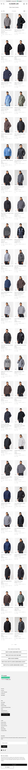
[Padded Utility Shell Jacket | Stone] (21, 441)
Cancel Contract (5, 714)
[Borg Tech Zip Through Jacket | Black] (7, 47)
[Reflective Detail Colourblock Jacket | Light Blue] (7, 98)
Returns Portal (3, 705)
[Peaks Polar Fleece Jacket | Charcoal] (7, 230)
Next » (16, 644)
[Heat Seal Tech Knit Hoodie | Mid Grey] (21, 257)
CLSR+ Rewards (4, 692)
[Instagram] (3, 750)
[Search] (4, 3)
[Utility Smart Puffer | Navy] (7, 73)
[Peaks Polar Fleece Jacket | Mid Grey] (7, 362)
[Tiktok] (5, 750)
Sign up (4, 746)
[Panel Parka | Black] (21, 572)
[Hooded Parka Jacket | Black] (21, 545)
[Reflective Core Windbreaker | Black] (7, 624)
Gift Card (2, 727)
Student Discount (4, 710)
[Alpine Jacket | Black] (21, 73)
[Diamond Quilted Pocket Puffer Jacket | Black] (7, 177)
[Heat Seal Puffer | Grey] (21, 362)
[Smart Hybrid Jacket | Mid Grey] (21, 309)
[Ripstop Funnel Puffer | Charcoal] (21, 468)
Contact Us (3, 693)
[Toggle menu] (1, 3)
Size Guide (3, 702)
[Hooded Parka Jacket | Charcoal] (21, 204)
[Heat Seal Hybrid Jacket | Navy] (7, 545)
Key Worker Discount (4, 712)
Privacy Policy (3, 722)
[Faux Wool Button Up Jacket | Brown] (7, 389)
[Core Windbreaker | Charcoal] (21, 151)
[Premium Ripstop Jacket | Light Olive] (21, 598)
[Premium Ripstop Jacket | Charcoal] (7, 21)
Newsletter (3, 695)
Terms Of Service (4, 725)
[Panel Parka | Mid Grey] (7, 519)
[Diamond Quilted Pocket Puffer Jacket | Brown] (21, 283)
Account (2, 690)
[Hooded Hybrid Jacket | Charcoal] (21, 177)
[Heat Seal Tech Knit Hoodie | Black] (21, 336)
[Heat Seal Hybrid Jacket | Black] (21, 519)
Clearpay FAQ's (4, 730)
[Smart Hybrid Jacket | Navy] (7, 283)
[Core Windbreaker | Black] (21, 494)
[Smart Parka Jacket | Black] (7, 468)
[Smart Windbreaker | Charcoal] (21, 624)
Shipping (2, 704)
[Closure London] (14, 3)
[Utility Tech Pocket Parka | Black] (7, 572)
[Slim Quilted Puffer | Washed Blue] (7, 151)
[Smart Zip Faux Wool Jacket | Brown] (7, 598)
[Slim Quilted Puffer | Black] (21, 125)
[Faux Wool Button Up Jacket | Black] (21, 389)
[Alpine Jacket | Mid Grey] (7, 309)
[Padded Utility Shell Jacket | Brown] (7, 125)
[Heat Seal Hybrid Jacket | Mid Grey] (7, 257)
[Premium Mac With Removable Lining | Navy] (7, 415)
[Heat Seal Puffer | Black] (21, 21)
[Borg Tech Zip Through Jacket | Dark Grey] (7, 204)
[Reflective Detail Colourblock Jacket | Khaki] (21, 98)
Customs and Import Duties (6, 707)
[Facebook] (1, 750)
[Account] (23, 3)
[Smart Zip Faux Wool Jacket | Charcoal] (7, 336)
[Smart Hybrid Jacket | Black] (7, 441)
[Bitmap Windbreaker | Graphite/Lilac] (21, 230)
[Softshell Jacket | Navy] (7, 494)
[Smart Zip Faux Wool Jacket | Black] (21, 47)
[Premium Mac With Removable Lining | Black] (21, 415)
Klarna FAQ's (3, 728)
